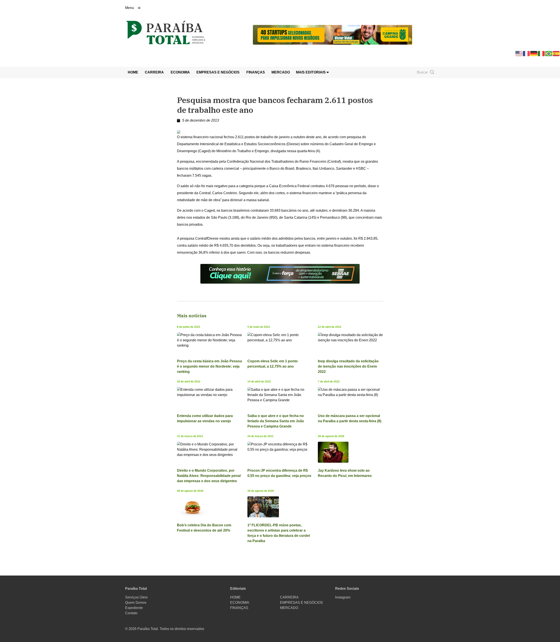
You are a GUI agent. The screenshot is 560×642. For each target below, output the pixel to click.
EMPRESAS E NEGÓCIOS (218, 72)
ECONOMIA (180, 72)
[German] (534, 53)
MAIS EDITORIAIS (311, 72)
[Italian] (541, 53)
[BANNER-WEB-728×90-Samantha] (280, 273)
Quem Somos (135, 602)
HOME (133, 72)
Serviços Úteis (136, 597)
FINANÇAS (255, 72)
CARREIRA (154, 72)
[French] (526, 53)
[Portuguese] (549, 53)
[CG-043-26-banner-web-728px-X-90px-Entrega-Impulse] (332, 34)
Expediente (134, 608)
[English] (519, 53)
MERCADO (280, 72)
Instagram (342, 597)
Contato (131, 613)
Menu (129, 8)
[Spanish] (556, 53)
